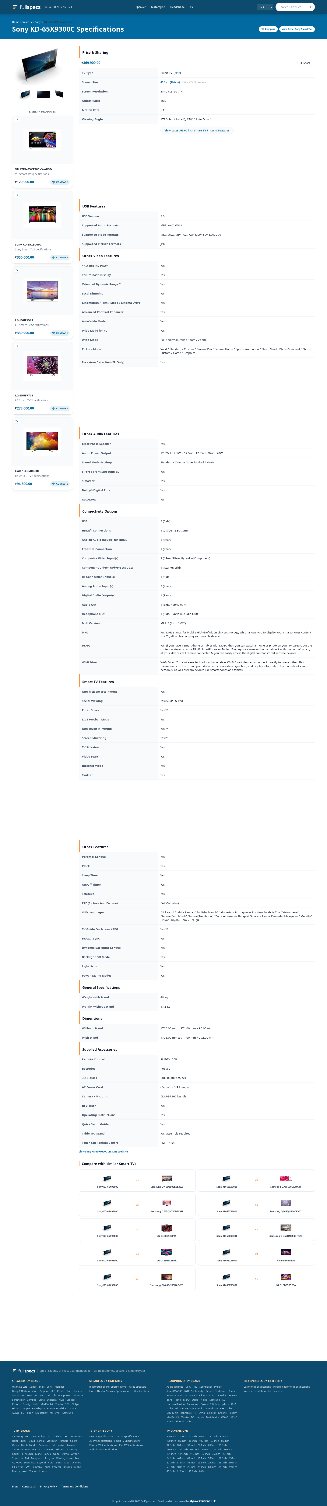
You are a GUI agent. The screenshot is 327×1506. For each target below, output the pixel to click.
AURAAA (17, 1462)
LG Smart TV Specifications (32, 325)
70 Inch (182, 1436)
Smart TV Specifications (127, 1440)
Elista (42, 1399)
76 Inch (217, 1449)
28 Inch (223, 1462)
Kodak (15, 1453)
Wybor (75, 1453)
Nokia (204, 1399)
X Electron (17, 1467)
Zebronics (77, 1395)
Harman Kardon (176, 1404)
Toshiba (58, 1436)
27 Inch (206, 1453)
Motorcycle (158, 7)
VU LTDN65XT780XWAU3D (33, 169)
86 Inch (225, 1440)
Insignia (49, 1458)
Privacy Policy (48, 1486)
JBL (36, 1395)
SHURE (184, 1408)
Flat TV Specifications (131, 1445)
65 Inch (193, 1436)
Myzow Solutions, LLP (203, 1501)
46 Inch (181, 1458)
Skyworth (17, 1458)
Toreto (59, 1404)
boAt (35, 1404)
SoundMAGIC (174, 1391)
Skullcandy (41, 1412)
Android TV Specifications (103, 1449)
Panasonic (193, 1404)
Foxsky (27, 1404)
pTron (29, 1412)
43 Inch (191, 1462)
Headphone (177, 7)
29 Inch (171, 1462)
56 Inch (202, 1445)
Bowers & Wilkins (56, 1408)
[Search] (311, 7)
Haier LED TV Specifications (32, 476)
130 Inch (171, 1449)
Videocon (52, 1440)
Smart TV (27, 22)
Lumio (43, 1471)
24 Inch (171, 1458)
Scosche (78, 1391)
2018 (177, 73)
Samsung (67, 1412)
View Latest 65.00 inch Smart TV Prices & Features (197, 130)
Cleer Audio (196, 1408)
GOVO (72, 1408)
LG (22, 1412)
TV (191, 7)
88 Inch (212, 1467)
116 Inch (194, 1453)
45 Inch (171, 1471)
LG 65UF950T (24, 320)
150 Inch (206, 1449)
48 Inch (181, 1467)
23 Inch (202, 1462)
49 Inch (202, 1467)
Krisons (16, 1404)
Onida (15, 1445)
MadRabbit (47, 1404)
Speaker (141, 7)
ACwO (15, 1412)
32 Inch (224, 1436)
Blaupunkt (64, 1395)
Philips (75, 1404)
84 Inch (223, 1467)
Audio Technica (175, 1386)
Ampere (44, 1391)
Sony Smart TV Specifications (33, 249)
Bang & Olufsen (21, 1391)
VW (28, 1467)
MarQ (186, 1399)
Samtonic (37, 1467)
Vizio (34, 1391)
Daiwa (65, 1453)
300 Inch (194, 1449)
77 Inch (215, 1440)
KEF (53, 1391)
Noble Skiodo (28, 1445)
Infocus (64, 1440)
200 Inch (171, 1436)
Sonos (33, 1386)
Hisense (16, 1408)
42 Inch (191, 1458)
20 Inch (191, 1467)
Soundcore (18, 1395)
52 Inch (191, 1445)
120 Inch (171, 1440)
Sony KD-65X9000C (28, 244)
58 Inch (223, 1445)
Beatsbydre (38, 1408)
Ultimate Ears (19, 1386)
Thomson (17, 1449)
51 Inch (181, 1462)
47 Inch (202, 1458)
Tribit (41, 1386)
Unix (57, 1412)
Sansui (40, 1440)
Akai (24, 1471)
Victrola (51, 1395)
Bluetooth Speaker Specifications (107, 1386)
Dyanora (52, 1399)
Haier (15, 1440)
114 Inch (183, 1453)
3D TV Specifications (100, 1440)
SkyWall (41, 1462)
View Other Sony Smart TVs (297, 29)
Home (15, 22)
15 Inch (233, 1458)
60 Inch (203, 1436)
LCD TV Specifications (127, 1436)
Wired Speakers (137, 1386)
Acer (77, 1458)
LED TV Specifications (101, 1436)
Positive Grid (64, 1391)
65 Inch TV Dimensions (194, 82)
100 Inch (204, 1440)
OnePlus (221, 1395)
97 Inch (193, 1471)
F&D (42, 1395)
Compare (270, 29)
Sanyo (47, 1453)
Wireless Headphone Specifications (263, 1391)
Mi (51, 1412)
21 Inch (223, 1458)
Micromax (77, 1436)
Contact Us (29, 1486)
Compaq (32, 1399)
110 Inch (181, 1471)
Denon (209, 1391)
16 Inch (193, 1440)
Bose (29, 1395)
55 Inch (212, 1458)
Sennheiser (18, 1399)
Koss (212, 1395)
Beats (231, 1391)
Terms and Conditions (74, 1486)
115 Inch (183, 1449)
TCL (67, 1404)
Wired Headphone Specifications (291, 1386)
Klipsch (203, 1395)
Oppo (195, 1399)
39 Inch (233, 1462)
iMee (66, 1462)
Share (307, 62)
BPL (67, 1436)
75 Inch (216, 1453)
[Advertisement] (197, 166)
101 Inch (171, 1453)
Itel (27, 1458)
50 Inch (171, 1467)
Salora (73, 1440)
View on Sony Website (103, 1151)
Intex (23, 1440)
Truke (170, 1408)
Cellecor (70, 1399)
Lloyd (32, 1440)
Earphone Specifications (257, 1386)
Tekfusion (220, 1391)
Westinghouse (64, 1458)
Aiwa (61, 1399)
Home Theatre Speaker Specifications (110, 1391)
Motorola (30, 1449)
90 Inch (203, 1471)
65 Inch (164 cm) (170, 82)
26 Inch (212, 1462)
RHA (233, 1404)
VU (49, 1436)
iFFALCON (27, 1453)
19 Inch (233, 1467)
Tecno (177, 1399)
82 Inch (171, 1445)
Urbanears (191, 1395)
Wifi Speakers (141, 1391)
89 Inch (228, 1449)
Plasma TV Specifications (103, 1445)
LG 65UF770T (24, 395)
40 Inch (213, 1436)
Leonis (77, 1467)
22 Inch (227, 1453)
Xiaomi (180, 1421)
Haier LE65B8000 (27, 471)
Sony (38, 22)
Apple (26, 1408)
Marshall (59, 1386)
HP (195, 1412)
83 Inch (212, 1445)
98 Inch (181, 1445)
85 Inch (182, 1440)
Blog (15, 1486)
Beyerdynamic (175, 1395)
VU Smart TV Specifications (32, 174)
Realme (233, 1395)
